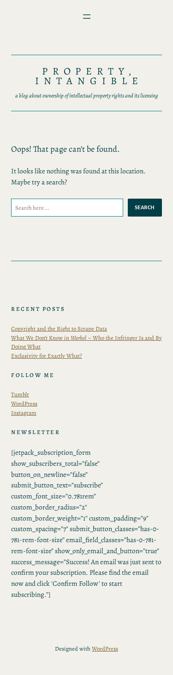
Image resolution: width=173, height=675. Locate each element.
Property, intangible (89, 76)
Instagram (23, 413)
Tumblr (20, 394)
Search (145, 207)
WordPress (24, 403)
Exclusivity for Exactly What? (46, 356)
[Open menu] (86, 16)
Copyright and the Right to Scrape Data (59, 328)
